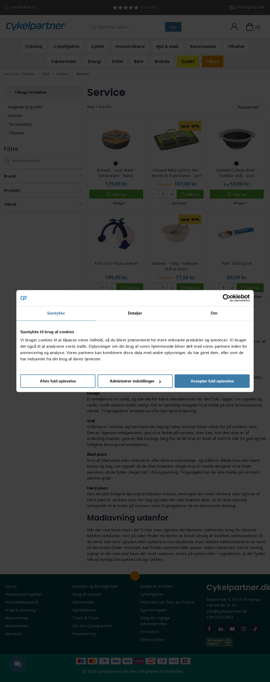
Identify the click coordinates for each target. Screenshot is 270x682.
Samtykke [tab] (56, 313)
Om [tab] (214, 313)
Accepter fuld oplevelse (212, 381)
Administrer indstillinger (132, 381)
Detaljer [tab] (135, 313)
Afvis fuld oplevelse (58, 381)
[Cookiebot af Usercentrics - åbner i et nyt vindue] (227, 298)
